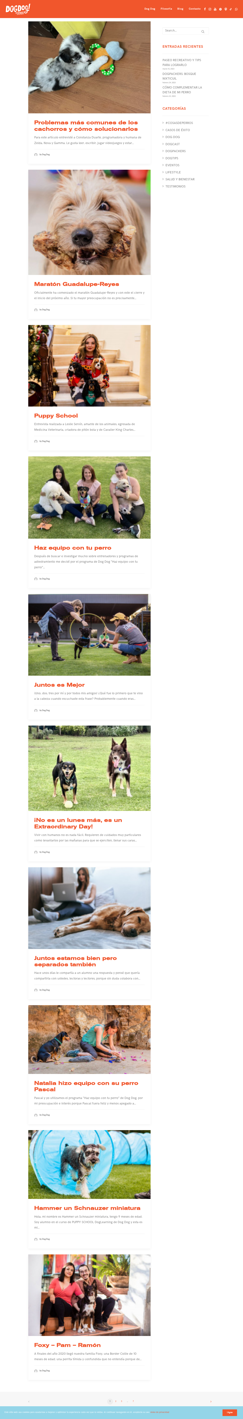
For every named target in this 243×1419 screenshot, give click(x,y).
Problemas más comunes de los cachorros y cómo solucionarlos (86, 125)
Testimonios (175, 186)
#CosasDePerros (179, 123)
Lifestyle (173, 172)
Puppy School (56, 416)
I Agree (230, 1413)
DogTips (171, 158)
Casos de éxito (177, 130)
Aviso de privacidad (159, 1412)
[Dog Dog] (18, 9)
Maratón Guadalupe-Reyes (76, 284)
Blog (180, 9)
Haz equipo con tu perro (72, 548)
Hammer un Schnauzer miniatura (87, 1208)
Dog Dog (149, 9)
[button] (205, 9)
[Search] (185, 30)
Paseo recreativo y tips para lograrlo (181, 63)
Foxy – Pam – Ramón (67, 1345)
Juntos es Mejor (59, 685)
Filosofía (166, 9)
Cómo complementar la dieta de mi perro (182, 90)
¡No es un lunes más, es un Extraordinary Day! (78, 823)
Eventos (172, 165)
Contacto (195, 9)
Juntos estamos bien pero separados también (75, 961)
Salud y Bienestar (180, 179)
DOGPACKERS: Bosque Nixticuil (179, 77)
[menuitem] (150, 9)
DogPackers (175, 151)
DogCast (172, 144)
